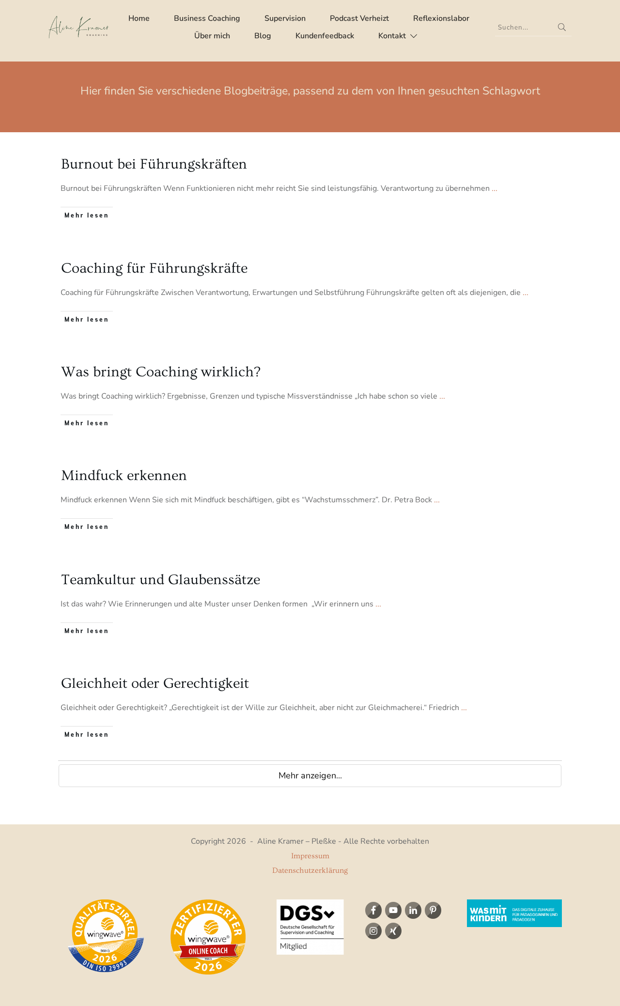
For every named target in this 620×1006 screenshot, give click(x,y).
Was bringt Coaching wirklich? (161, 372)
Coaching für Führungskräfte (154, 268)
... (494, 188)
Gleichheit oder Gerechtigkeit (155, 683)
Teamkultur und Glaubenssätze (160, 580)
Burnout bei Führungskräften (154, 164)
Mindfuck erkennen (124, 475)
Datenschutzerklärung (310, 870)
